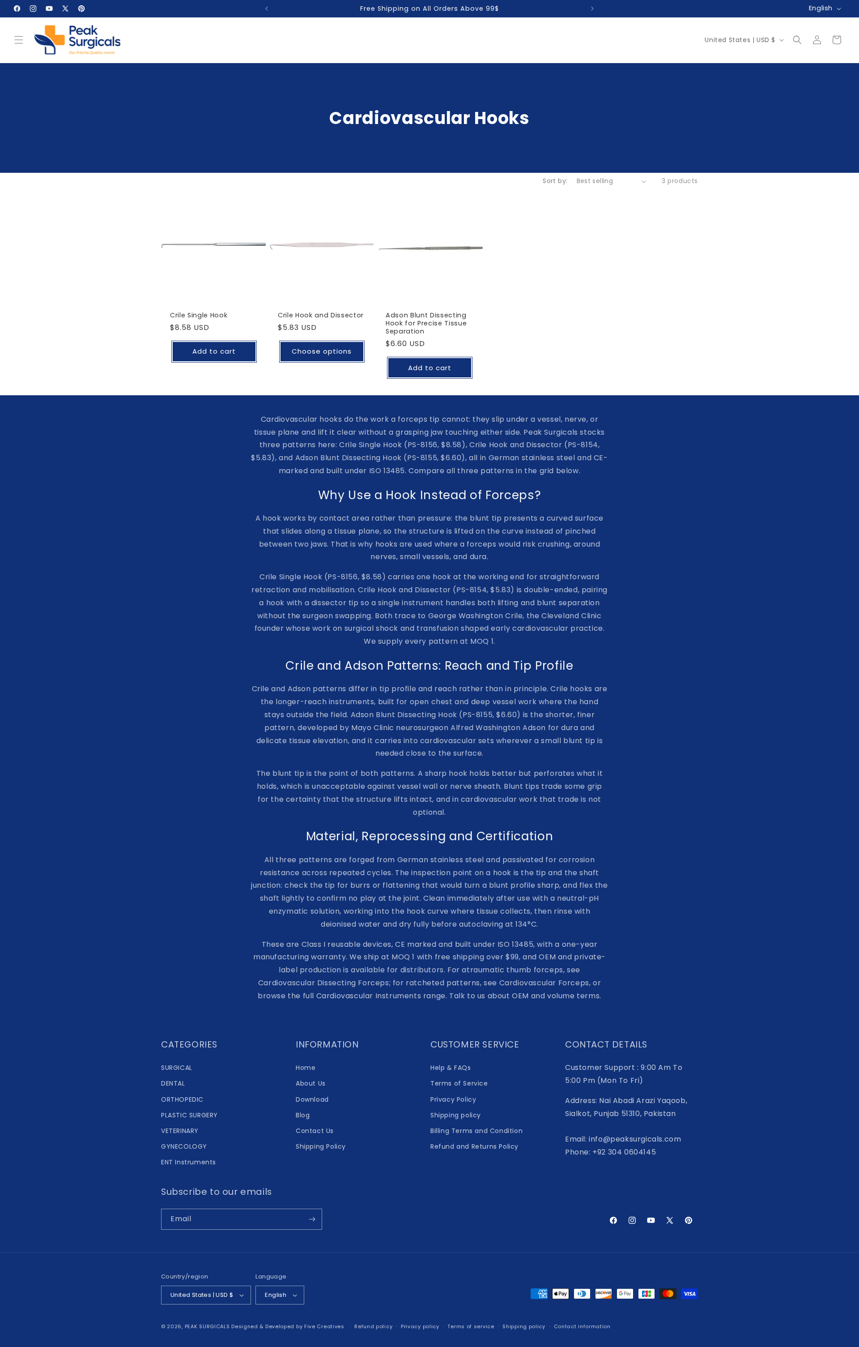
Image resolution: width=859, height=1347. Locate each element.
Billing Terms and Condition (476, 1130)
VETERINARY (180, 1130)
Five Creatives (325, 1326)
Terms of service (470, 1326)
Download (312, 1099)
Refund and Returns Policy (474, 1146)
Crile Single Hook (198, 315)
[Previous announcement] (266, 8)
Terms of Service (459, 1083)
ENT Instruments (188, 1162)
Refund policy (373, 1326)
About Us (311, 1083)
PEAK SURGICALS (207, 1326)
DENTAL (173, 1083)
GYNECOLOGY (184, 1146)
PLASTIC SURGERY (189, 1115)
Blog (303, 1115)
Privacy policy (420, 1326)
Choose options (322, 351)
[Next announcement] (592, 8)
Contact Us (315, 1130)
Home (305, 1067)
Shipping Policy (321, 1146)
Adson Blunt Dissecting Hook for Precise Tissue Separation (426, 323)
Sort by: (555, 180)
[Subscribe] (312, 1219)
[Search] (797, 40)
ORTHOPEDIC (182, 1099)
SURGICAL (176, 1067)
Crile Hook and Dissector (321, 315)
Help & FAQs (450, 1067)
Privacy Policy (453, 1099)
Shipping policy (455, 1115)
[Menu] (19, 40)
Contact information (582, 1326)
